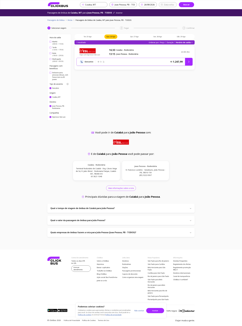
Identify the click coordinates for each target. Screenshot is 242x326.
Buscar (186, 4)
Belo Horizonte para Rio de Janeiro (157, 292)
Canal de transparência (181, 276)
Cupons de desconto (130, 274)
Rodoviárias (126, 264)
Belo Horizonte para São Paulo (156, 268)
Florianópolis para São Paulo (158, 299)
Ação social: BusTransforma (107, 277)
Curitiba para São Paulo (156, 273)
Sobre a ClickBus (103, 261)
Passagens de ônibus (56, 20)
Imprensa (100, 264)
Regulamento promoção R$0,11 (182, 268)
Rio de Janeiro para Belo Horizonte (156, 286)
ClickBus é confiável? (180, 280)
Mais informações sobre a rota (121, 188)
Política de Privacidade (72, 320)
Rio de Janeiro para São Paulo (158, 276)
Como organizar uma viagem (132, 277)
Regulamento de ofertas (182, 264)
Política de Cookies (89, 320)
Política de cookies (84, 315)
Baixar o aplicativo (103, 267)
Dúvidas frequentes (180, 261)
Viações (125, 267)
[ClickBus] (58, 4)
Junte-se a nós (102, 281)
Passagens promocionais (131, 271)
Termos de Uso (103, 320)
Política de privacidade (113, 315)
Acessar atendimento (78, 268)
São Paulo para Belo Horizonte (155, 281)
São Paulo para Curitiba (156, 264)
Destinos (125, 261)
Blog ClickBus (102, 274)
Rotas (70, 20)
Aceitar (155, 310)
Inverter (119, 13)
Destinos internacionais (181, 273)
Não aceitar (139, 310)
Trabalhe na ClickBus (104, 271)
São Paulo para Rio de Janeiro (158, 261)
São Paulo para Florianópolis (158, 296)
